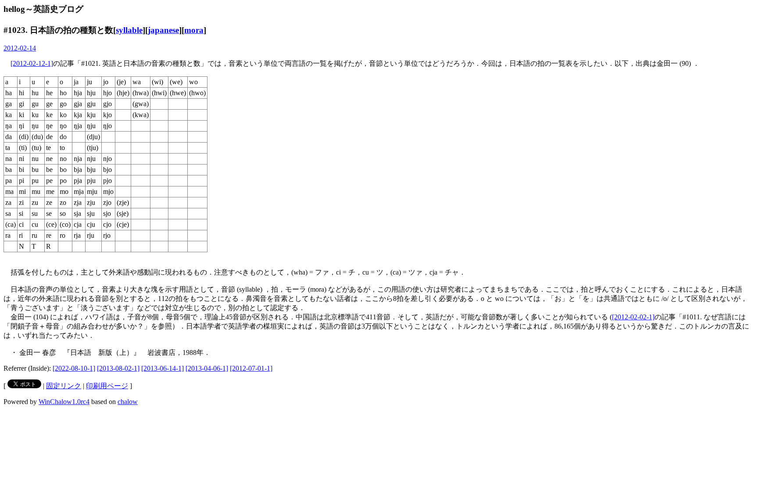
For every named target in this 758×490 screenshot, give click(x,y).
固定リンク (63, 386)
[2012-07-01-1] (251, 368)
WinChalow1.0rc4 (64, 401)
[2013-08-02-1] (118, 368)
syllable (129, 30)
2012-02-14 (20, 48)
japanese (163, 30)
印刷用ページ (107, 386)
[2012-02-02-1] (633, 317)
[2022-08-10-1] (74, 368)
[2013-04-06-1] (207, 368)
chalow (128, 401)
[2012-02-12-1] (32, 63)
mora (194, 30)
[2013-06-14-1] (162, 368)
